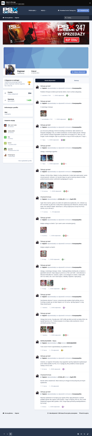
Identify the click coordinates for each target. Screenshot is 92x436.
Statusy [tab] (76, 80)
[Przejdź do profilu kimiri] (5, 143)
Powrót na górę (84, 413)
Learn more (3, 3)
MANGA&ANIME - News (48, 341)
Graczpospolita (76, 88)
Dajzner (44, 88)
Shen (59, 343)
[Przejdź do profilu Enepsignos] (5, 155)
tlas (9, 137)
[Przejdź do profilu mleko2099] (5, 131)
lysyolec (10, 149)
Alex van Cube (12, 125)
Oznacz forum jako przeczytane (68, 413)
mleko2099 (11, 131)
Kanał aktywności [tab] (50, 80)
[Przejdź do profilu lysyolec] (5, 149)
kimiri (9, 143)
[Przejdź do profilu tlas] (5, 137)
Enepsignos (11, 155)
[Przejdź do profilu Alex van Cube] (5, 125)
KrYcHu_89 (61, 199)
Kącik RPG (73, 199)
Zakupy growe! (45, 86)
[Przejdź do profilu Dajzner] (37, 87)
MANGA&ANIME (71, 343)
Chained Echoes (45, 197)
